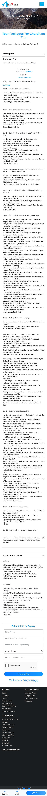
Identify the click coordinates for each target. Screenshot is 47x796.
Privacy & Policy (7, 703)
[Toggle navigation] (41, 4)
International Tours (31, 698)
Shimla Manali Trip (8, 725)
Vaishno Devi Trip (8, 732)
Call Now (37, 793)
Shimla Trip (6, 730)
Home (4, 693)
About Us (5, 696)
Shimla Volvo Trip (8, 735)
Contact (4, 698)
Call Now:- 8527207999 (23, 680)
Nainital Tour (6, 738)
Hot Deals (28, 701)
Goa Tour (5, 740)
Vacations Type (30, 693)
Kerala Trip (5, 743)
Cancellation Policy (8, 711)
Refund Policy (6, 709)
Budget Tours (30, 696)
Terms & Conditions (9, 706)
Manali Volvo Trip (8, 727)
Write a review (7, 701)
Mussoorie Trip (7, 745)
